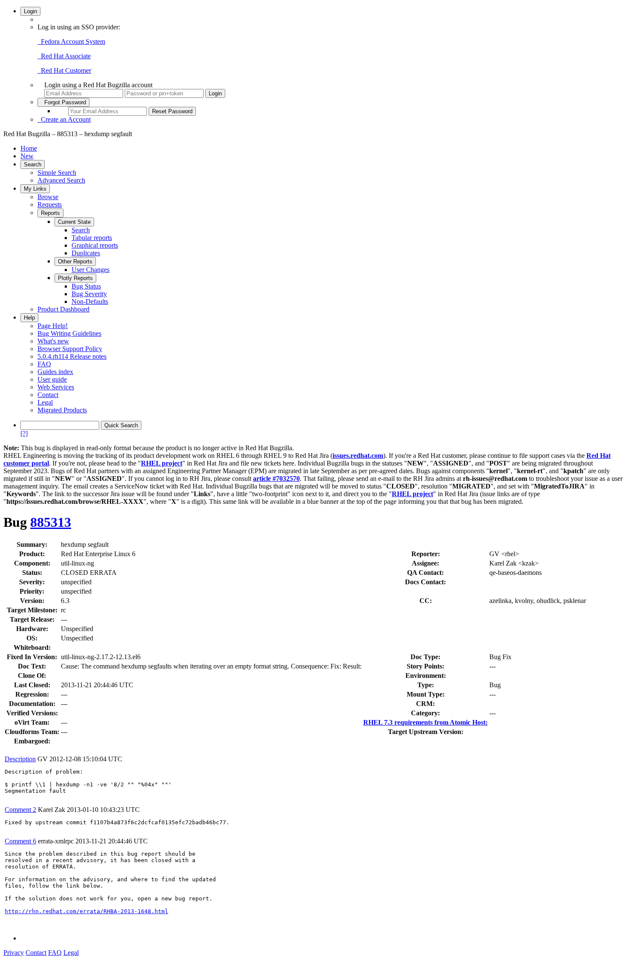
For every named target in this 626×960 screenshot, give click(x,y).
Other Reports (75, 261)
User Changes (90, 269)
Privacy (13, 952)
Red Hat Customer (64, 70)
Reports (50, 213)
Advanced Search (61, 180)
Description (20, 759)
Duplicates (86, 253)
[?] (24, 433)
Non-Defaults (90, 301)
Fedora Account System (71, 41)
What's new (53, 341)
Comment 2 (20, 809)
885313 (50, 522)
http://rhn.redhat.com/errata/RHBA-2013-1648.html (86, 911)
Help (29, 317)
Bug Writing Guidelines (69, 333)
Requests (49, 204)
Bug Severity (89, 293)
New (27, 156)
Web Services (55, 387)
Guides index (55, 371)
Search (32, 164)
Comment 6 (20, 841)
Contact (47, 394)
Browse (47, 196)
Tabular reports (92, 237)
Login (30, 11)
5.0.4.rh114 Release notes (71, 356)
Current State (74, 222)
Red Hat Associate (64, 56)
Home (28, 148)
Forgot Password (63, 102)
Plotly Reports (75, 278)
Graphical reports (95, 245)
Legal (45, 402)
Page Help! (52, 325)
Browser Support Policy (69, 348)
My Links (35, 189)
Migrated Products (62, 410)
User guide (52, 379)
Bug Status (86, 286)
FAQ (44, 364)
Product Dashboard (63, 309)
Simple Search (56, 172)
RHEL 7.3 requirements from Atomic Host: (425, 722)
